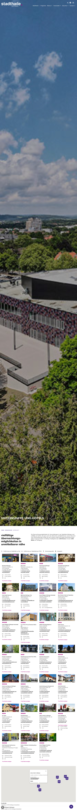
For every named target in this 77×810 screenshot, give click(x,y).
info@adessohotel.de (44, 720)
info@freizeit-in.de (63, 721)
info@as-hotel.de (6, 720)
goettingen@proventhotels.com (9, 691)
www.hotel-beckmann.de (26, 722)
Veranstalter (8, 530)
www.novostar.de (62, 663)
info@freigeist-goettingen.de (9, 629)
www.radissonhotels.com (7, 692)
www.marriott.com (25, 633)
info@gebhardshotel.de (64, 571)
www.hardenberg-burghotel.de (27, 753)
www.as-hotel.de (6, 722)
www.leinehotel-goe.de (44, 631)
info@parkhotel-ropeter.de (27, 691)
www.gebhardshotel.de (63, 572)
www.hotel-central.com (44, 572)
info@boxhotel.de (6, 571)
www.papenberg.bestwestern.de (65, 601)
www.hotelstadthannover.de (8, 601)
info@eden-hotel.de (26, 571)
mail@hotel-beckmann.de (27, 720)
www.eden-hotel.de (25, 572)
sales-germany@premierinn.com (10, 662)
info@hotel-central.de (45, 571)
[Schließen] (46, 771)
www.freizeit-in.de (62, 722)
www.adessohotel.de (43, 722)
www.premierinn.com (6, 663)
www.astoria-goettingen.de (64, 631)
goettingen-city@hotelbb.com (28, 600)
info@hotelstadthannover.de (9, 600)
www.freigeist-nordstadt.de (45, 601)
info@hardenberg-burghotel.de (28, 751)
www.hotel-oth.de (25, 663)
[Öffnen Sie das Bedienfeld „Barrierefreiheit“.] (71, 807)
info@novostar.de (62, 662)
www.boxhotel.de (6, 572)
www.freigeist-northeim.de (45, 751)
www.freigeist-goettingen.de (8, 631)
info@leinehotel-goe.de (45, 629)
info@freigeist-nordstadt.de (46, 600)
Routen (31, 781)
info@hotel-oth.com (26, 662)
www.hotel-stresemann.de (45, 663)
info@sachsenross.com (8, 751)
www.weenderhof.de (43, 692)
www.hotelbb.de (24, 601)
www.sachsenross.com (7, 753)
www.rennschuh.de (62, 692)
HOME (2, 530)
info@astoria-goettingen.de (65, 629)
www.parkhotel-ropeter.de (26, 692)
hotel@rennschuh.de (63, 691)
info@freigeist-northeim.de (46, 750)
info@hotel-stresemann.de (46, 662)
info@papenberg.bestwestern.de (66, 600)
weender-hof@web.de (45, 691)
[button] (36, 6)
